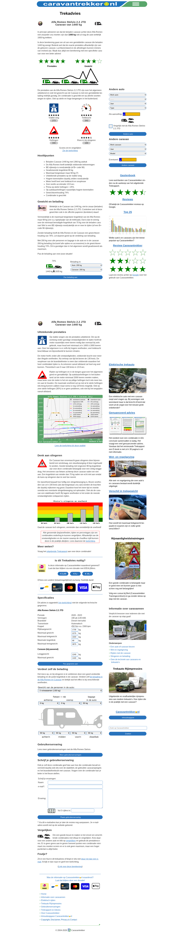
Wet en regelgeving (119, 650)
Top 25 (128, 211)
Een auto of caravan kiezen (123, 647)
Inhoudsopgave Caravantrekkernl (56, 916)
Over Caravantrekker (50, 913)
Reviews (127, 199)
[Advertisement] (70, 298)
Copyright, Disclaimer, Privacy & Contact (59, 920)
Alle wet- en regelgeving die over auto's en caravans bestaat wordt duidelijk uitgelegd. (126, 483)
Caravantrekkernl (128, 711)
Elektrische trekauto (121, 364)
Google (135, 275)
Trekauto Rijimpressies (51, 903)
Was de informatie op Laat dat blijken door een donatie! (70, 878)
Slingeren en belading (120, 656)
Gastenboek (127, 175)
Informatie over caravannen (53, 897)
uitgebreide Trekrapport (57, 551)
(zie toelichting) (65, 603)
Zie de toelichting (70, 151)
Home (43, 894)
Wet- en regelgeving (121, 456)
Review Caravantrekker (127, 245)
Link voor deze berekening (70, 866)
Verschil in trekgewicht (123, 491)
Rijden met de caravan (121, 653)
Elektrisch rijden (48, 900)
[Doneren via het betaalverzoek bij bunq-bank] (70, 587)
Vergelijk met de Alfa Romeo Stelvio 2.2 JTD (129, 127)
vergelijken (71, 841)
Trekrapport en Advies (50, 910)
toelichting (90, 541)
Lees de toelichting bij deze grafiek (70, 446)
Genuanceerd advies (122, 412)
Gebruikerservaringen (50, 907)
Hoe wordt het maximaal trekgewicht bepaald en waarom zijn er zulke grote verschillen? (126, 526)
